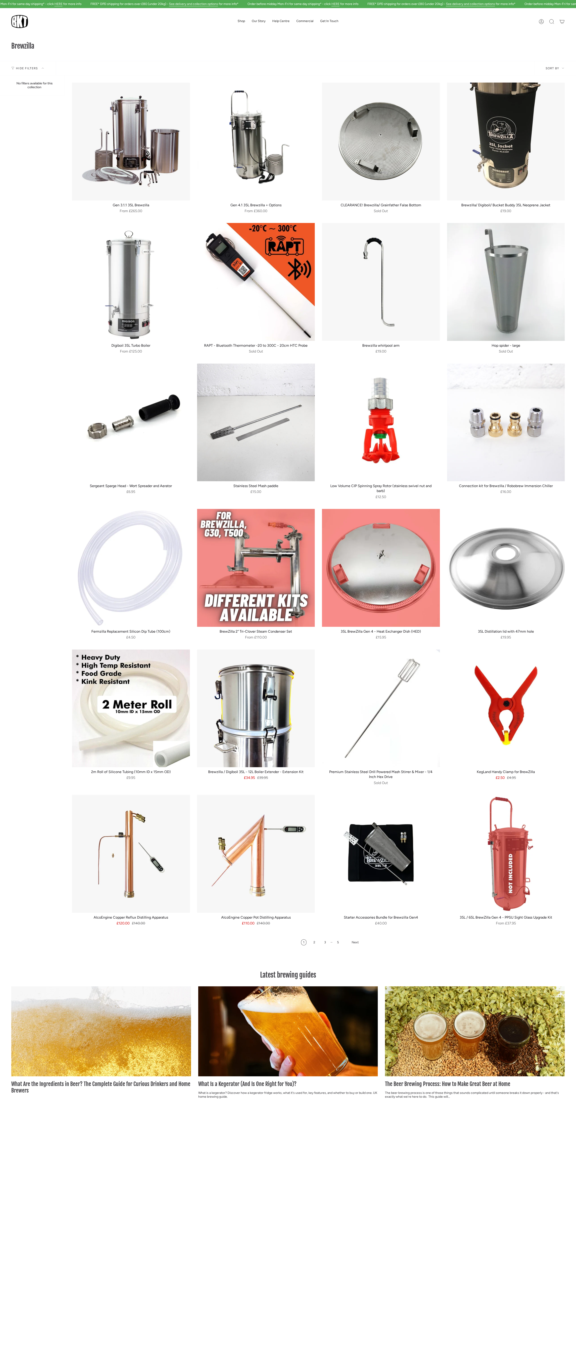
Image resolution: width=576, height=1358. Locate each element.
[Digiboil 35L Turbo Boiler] (131, 282)
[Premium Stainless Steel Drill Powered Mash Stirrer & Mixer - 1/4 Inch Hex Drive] (381, 708)
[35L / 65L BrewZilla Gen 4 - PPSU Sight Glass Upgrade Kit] (506, 854)
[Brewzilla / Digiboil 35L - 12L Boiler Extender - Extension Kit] (256, 708)
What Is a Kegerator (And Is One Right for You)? (247, 1084)
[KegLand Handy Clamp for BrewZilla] (506, 708)
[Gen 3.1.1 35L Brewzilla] (131, 141)
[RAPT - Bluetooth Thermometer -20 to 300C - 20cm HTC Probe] (256, 282)
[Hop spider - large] (506, 282)
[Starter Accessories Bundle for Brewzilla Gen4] (381, 854)
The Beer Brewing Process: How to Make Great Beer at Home (447, 1084)
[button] (241, 21)
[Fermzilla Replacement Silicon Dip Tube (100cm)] (131, 568)
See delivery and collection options (193, 4)
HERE (58, 4)
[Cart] (562, 21)
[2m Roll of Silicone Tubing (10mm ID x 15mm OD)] (131, 708)
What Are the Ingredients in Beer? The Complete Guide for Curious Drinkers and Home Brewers (100, 1087)
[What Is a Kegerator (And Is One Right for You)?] (288, 1031)
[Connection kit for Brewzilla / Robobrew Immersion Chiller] (506, 422)
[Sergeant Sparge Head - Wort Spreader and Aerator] (131, 422)
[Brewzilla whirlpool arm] (381, 282)
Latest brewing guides (288, 975)
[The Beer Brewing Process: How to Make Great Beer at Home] (475, 1031)
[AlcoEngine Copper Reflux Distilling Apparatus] (131, 854)
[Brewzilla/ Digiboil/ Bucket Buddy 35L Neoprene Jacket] (506, 141)
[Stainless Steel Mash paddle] (256, 422)
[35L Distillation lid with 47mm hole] (506, 568)
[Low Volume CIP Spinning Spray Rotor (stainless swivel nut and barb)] (381, 422)
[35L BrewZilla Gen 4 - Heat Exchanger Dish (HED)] (381, 568)
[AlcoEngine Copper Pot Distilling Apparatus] (256, 854)
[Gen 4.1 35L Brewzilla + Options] (256, 141)
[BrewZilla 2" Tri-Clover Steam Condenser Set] (256, 568)
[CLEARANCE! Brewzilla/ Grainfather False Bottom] (381, 141)
